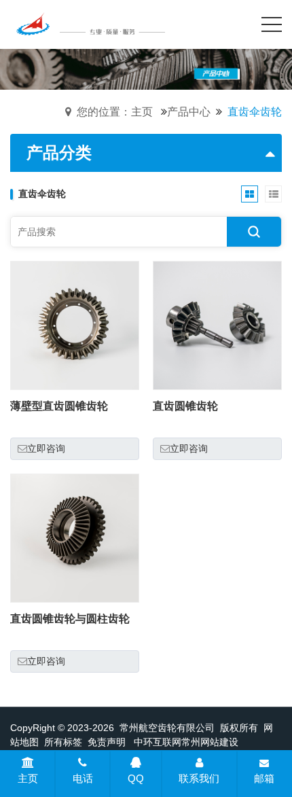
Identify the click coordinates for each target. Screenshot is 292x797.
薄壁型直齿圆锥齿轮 (59, 406)
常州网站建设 (209, 742)
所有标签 (63, 742)
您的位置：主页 (115, 112)
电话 (83, 778)
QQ (136, 778)
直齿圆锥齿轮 (185, 406)
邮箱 (264, 778)
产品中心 (189, 112)
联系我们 (199, 778)
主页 (28, 778)
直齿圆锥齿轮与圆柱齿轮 (70, 618)
